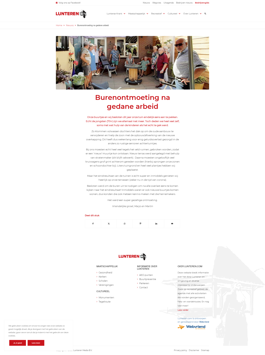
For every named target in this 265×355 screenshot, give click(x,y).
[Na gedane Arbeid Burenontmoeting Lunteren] (132, 63)
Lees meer (36, 343)
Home (59, 25)
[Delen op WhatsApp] (124, 224)
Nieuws (146, 3)
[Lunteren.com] (71, 14)
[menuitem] (146, 3)
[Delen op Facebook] (93, 224)
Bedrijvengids (202, 3)
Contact (143, 287)
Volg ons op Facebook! (70, 3)
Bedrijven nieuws (184, 3)
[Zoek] (205, 14)
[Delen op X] (109, 224)
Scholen (103, 281)
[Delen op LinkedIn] (156, 224)
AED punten (146, 275)
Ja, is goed (17, 343)
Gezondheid (105, 272)
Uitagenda (169, 3)
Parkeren (144, 283)
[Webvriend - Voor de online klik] (193, 327)
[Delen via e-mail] (172, 224)
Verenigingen (106, 285)
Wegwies (156, 3)
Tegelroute (105, 301)
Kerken (103, 276)
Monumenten (106, 297)
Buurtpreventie (147, 279)
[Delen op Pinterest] (140, 224)
